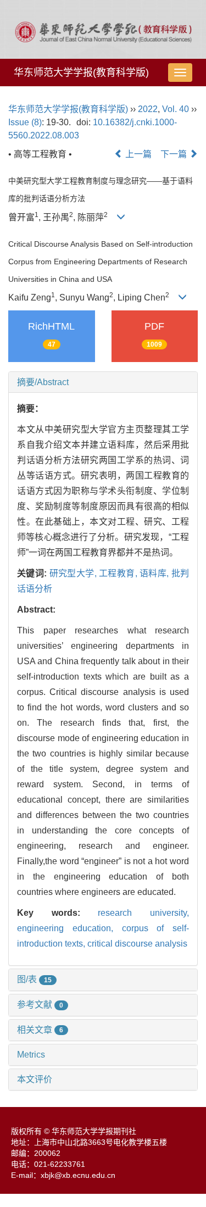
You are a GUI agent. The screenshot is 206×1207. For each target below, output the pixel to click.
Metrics (31, 1054)
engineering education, (69, 928)
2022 (148, 109)
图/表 (34, 979)
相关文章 (40, 1029)
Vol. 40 (175, 109)
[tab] (103, 382)
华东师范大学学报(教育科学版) (81, 72)
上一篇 (137, 154)
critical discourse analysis (137, 943)
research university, (143, 912)
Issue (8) (25, 122)
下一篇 (174, 154)
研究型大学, (74, 573)
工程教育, (119, 573)
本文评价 (34, 1079)
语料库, (155, 573)
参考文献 (40, 1004)
